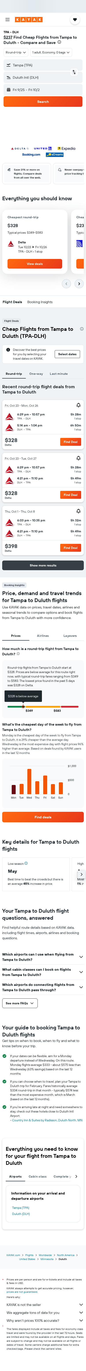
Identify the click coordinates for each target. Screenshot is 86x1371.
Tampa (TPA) (20, 1208)
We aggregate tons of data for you (33, 1312)
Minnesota (47, 1259)
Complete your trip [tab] (68, 1176)
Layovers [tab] (70, 636)
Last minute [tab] (59, 374)
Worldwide (45, 1255)
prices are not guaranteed (22, 1291)
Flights (29, 1255)
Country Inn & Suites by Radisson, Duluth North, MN (47, 1120)
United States (27, 1259)
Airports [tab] (15, 1176)
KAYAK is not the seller (24, 1304)
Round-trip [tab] (14, 374)
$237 (8, 37)
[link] (43, 817)
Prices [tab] (16, 636)
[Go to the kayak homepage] (29, 19)
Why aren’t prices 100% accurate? (33, 1320)
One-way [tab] (36, 374)
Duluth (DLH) (21, 1214)
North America (65, 1255)
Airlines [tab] (43, 636)
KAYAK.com (13, 1255)
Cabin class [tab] (38, 1176)
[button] (7, 19)
